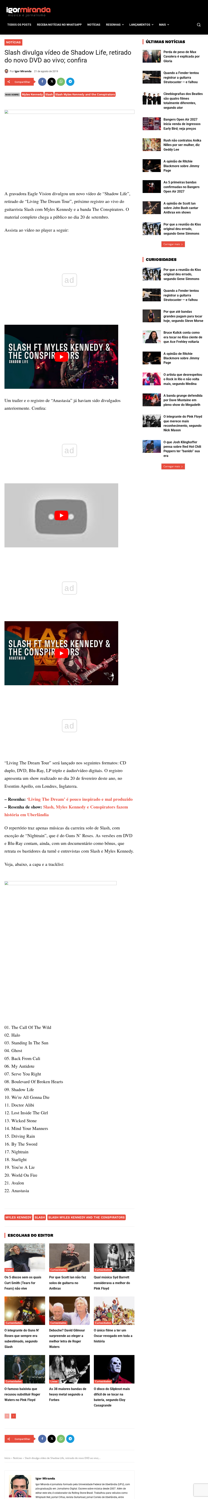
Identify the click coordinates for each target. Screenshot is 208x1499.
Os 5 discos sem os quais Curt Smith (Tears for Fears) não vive (22, 1282)
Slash (49, 94)
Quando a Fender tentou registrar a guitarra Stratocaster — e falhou (181, 77)
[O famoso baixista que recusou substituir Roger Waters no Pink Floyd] (24, 1369)
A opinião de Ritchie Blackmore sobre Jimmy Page (181, 165)
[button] (199, 24)
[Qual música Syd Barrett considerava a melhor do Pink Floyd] (114, 1257)
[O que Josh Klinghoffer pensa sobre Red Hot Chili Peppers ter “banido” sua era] (152, 446)
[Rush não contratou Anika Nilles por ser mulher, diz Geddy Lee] (152, 144)
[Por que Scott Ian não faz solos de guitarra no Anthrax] (69, 1257)
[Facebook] (42, 82)
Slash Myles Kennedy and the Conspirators (85, 94)
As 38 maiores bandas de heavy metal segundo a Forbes (67, 1394)
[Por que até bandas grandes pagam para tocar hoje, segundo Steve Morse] (152, 315)
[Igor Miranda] (7, 71)
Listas (9, 1269)
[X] (52, 82)
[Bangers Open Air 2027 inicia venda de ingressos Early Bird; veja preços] (152, 123)
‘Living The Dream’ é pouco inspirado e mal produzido (80, 799)
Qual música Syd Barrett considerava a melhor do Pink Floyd (112, 1282)
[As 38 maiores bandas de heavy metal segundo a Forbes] (69, 1369)
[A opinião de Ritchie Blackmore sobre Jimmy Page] (152, 165)
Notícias (13, 42)
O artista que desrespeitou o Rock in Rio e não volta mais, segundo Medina (183, 379)
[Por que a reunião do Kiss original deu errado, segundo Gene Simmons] (152, 228)
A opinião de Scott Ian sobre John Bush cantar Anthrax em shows (181, 208)
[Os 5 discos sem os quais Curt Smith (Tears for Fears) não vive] (24, 1257)
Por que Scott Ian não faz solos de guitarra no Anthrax (67, 1282)
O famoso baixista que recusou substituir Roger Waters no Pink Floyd (22, 1394)
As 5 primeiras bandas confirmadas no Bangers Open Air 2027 (181, 186)
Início (7, 1458)
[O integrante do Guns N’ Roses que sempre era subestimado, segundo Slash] (24, 1310)
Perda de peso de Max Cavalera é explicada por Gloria (182, 56)
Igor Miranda (23, 71)
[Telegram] (70, 82)
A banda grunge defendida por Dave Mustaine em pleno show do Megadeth (183, 400)
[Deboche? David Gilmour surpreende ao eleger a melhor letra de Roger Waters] (69, 1310)
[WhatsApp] (61, 82)
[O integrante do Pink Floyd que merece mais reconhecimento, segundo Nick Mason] (152, 420)
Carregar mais (172, 244)
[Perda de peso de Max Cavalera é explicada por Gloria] (152, 56)
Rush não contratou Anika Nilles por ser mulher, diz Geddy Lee (182, 144)
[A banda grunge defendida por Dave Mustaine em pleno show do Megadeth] (152, 399)
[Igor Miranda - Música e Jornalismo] (28, 12)
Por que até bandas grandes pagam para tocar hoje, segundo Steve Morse (183, 316)
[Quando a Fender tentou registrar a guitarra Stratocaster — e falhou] (152, 77)
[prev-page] (7, 1416)
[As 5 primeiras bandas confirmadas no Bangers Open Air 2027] (152, 186)
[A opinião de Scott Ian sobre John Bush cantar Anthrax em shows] (152, 207)
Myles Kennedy (32, 94)
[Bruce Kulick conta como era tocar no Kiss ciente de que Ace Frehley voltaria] (152, 336)
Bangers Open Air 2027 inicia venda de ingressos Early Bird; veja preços (182, 124)
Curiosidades (58, 1269)
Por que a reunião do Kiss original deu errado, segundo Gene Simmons (182, 228)
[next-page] (13, 1416)
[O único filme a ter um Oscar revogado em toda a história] (114, 1310)
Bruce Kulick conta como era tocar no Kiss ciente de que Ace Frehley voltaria (183, 337)
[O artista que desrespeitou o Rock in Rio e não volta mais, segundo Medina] (152, 379)
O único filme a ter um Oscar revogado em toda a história (113, 1335)
